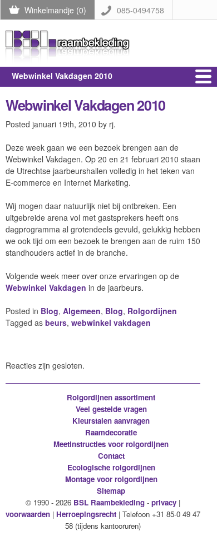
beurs (56, 322)
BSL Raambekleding (109, 502)
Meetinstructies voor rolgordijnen (111, 444)
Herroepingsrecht (86, 514)
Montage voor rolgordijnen (111, 479)
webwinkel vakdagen (111, 322)
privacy (163, 502)
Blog (49, 310)
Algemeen (82, 310)
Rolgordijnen (152, 310)
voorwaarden (28, 514)
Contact (111, 455)
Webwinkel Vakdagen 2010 (85, 105)
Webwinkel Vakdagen (46, 287)
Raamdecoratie (111, 432)
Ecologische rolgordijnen (111, 467)
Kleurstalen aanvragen (111, 420)
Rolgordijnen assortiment (111, 397)
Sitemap (111, 490)
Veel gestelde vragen (111, 409)
